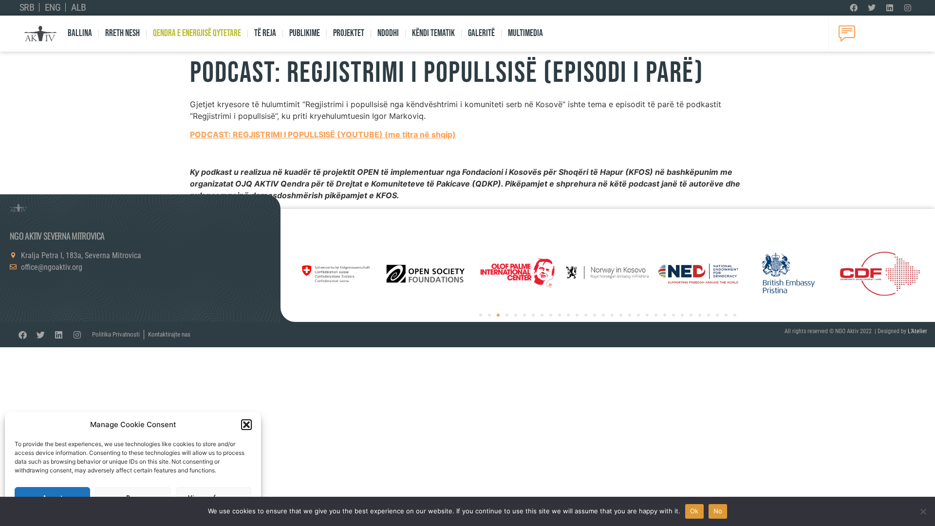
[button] (246, 425)
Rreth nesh (122, 33)
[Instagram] (908, 8)
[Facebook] (853, 8)
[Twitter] (871, 8)
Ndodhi (388, 33)
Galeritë (481, 33)
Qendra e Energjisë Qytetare (197, 33)
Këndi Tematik (433, 33)
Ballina (80, 33)
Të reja (265, 33)
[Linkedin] (890, 8)
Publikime (304, 33)
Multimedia (525, 33)
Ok (694, 511)
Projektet (348, 33)
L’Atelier (917, 331)
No (718, 511)
